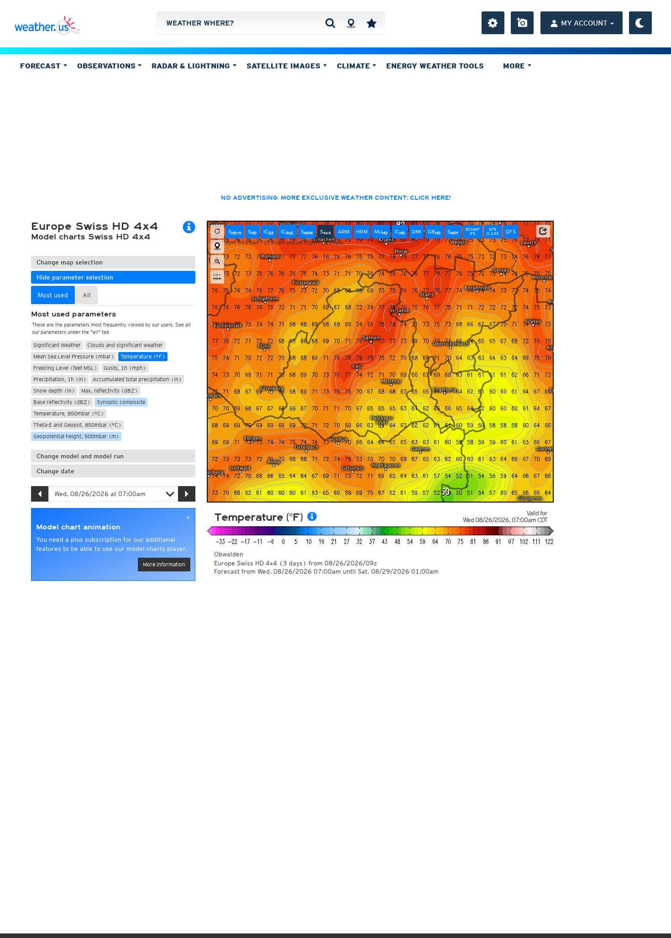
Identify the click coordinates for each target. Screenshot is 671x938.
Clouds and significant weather (125, 345)
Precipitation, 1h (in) (59, 379)
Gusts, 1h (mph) (125, 367)
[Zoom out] (217, 262)
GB (434, 231)
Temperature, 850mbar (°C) (68, 413)
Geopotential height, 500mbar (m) (76, 436)
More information (164, 564)
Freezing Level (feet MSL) (65, 367)
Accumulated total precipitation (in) (137, 379)
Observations (107, 66)
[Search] (330, 22)
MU (381, 231)
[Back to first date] (217, 231)
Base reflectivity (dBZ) (61, 402)
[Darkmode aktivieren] (640, 22)
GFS (511, 231)
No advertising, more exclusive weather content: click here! (336, 198)
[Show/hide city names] (217, 277)
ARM (343, 231)
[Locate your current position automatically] (351, 22)
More (515, 66)
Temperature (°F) (143, 356)
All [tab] (87, 295)
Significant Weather (57, 345)
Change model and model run (80, 456)
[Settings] (493, 22)
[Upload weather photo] (522, 22)
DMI (416, 231)
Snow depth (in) (54, 390)
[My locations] (371, 22)
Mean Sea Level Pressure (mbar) (73, 356)
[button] (543, 231)
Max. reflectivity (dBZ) (109, 390)
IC (268, 231)
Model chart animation (78, 527)
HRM (361, 231)
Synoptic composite (121, 402)
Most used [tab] (53, 295)
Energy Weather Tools (435, 66)
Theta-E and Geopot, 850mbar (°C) (77, 424)
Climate (354, 66)
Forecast (41, 66)
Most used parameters (73, 314)
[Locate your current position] (217, 247)
